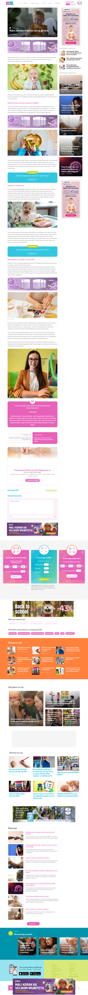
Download (71, 970)
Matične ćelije (72, 964)
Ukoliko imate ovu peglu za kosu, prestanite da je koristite (70, 87)
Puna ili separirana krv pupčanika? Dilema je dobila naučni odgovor (70, 169)
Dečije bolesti (13, 633)
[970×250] (32, 529)
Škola (57, 633)
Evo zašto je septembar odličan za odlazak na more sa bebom (70, 148)
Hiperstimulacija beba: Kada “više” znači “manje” (32, 176)
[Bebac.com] (10, 3)
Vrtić (62, 633)
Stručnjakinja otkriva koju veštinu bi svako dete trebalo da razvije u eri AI (25, 720)
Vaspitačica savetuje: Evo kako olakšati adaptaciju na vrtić (23, 669)
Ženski (42, 561)
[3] (32, 46)
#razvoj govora (23, 623)
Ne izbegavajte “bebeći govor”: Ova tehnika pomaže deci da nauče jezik (73, 53)
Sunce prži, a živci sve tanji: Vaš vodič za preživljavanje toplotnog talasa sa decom (61, 702)
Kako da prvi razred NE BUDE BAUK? (72, 658)
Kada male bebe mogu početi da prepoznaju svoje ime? (74, 59)
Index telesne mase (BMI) (56, 971)
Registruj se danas (31, 480)
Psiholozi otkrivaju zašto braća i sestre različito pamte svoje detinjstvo (53, 716)
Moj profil (54, 964)
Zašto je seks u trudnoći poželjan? (48, 951)
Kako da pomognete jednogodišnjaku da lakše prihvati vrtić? (47, 659)
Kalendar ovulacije (56, 968)
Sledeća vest (38, 434)
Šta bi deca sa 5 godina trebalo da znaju (23, 648)
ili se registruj (73, 4)
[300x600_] (71, 45)
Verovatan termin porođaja (56, 975)
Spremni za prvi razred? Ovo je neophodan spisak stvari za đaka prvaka (73, 669)
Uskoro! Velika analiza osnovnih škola (48, 668)
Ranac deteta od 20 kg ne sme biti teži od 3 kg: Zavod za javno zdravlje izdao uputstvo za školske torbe (73, 650)
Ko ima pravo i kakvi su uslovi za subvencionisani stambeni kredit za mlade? (43, 439)
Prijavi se (68, 4)
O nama (71, 966)
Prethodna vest (27, 434)
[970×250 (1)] (44, 814)
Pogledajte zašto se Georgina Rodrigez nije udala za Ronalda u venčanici (26, 947)
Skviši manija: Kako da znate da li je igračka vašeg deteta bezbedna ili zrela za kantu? (71, 717)
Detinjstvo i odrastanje (24, 633)
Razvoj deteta (16, 28)
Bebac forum (55, 966)
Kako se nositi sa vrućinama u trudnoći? (37, 909)
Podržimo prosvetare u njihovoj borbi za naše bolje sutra (20, 438)
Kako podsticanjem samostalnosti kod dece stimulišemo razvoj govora (73, 66)
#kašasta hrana (13, 623)
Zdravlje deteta (70, 633)
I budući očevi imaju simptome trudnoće (69, 129)
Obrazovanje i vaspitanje (37, 633)
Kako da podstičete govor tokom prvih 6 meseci (32, 250)
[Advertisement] (44, 739)
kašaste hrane (21, 189)
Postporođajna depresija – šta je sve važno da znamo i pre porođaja (70, 107)
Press (70, 972)
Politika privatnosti (74, 976)
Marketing (71, 968)
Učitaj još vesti (32, 923)
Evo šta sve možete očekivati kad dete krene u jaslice (24, 659)
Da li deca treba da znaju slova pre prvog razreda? (49, 649)
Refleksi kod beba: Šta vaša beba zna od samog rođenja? (67, 795)
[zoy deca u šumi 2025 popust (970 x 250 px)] (44, 609)
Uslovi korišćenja (73, 974)
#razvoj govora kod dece (37, 623)
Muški (47, 561)
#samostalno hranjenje (52, 623)
